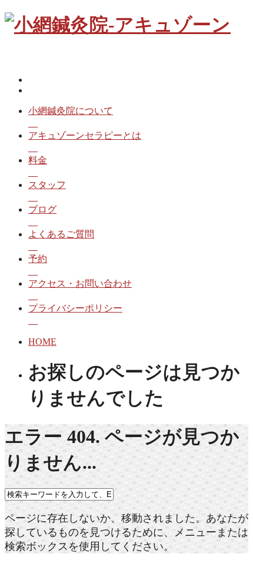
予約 (37, 259)
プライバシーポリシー (75, 308)
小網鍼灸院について (70, 111)
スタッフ (47, 185)
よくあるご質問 (61, 234)
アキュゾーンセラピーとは (84, 135)
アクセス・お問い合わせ (80, 283)
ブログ (42, 209)
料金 (37, 160)
